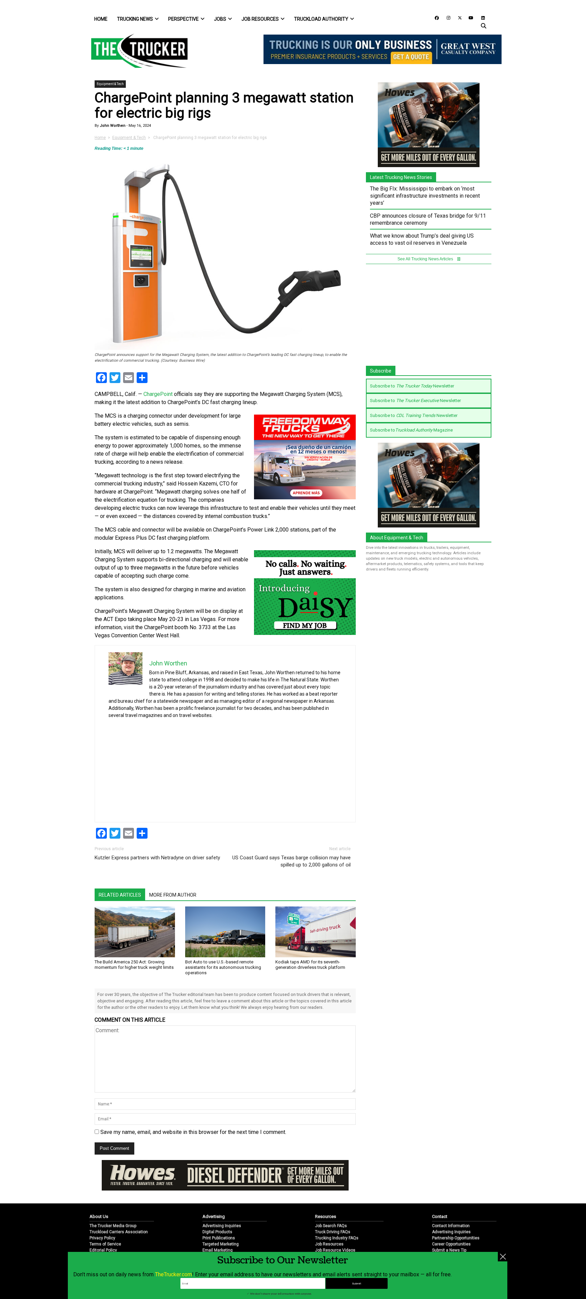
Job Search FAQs (331, 1225)
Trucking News (135, 19)
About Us (99, 1216)
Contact (439, 1216)
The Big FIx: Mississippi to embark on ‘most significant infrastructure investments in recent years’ (425, 195)
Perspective (183, 19)
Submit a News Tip (449, 1250)
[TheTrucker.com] (136, 50)
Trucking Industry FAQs (336, 1238)
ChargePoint (158, 394)
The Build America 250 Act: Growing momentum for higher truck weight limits (134, 964)
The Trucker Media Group (113, 1225)
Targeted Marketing (220, 1244)
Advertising (213, 1216)
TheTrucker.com (173, 1274)
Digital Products (217, 1232)
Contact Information (451, 1225)
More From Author (172, 895)
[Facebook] (434, 17)
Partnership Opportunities (456, 1238)
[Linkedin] (480, 17)
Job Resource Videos (335, 1250)
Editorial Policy (103, 1250)
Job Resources (260, 19)
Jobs (220, 19)
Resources (325, 1216)
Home (101, 19)
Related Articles (120, 895)
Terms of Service (105, 1244)
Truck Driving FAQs (332, 1232)
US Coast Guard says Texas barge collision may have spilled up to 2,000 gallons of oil (291, 861)
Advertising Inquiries (221, 1225)
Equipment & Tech (110, 84)
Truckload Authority (321, 19)
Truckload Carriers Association (119, 1232)
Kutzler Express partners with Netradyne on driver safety (157, 858)
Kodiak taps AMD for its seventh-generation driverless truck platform (310, 964)
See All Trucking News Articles (425, 259)
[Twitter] (457, 17)
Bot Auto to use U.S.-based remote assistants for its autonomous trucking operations (223, 967)
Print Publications (218, 1238)
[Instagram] (446, 17)
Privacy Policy (102, 1238)
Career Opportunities (451, 1244)
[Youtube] (469, 17)
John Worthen (112, 125)
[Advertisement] (291, 768)
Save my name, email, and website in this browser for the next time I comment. (193, 1132)
